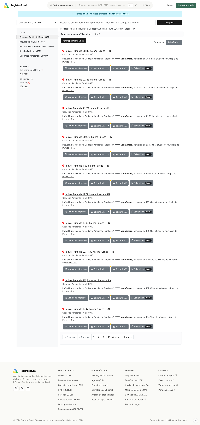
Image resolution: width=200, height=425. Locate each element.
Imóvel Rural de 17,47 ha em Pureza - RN (87, 309)
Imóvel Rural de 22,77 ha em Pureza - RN (88, 108)
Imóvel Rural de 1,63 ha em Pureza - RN (87, 165)
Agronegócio (98, 380)
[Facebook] (21, 388)
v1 (196, 420)
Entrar (170, 5)
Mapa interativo (132, 375)
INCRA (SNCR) (65, 390)
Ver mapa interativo (77, 68)
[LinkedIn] (28, 388)
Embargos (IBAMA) (67, 404)
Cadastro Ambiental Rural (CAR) (34, 37)
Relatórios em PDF (133, 380)
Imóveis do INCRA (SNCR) (32, 41)
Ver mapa (72, 40)
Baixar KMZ (121, 68)
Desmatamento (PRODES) (70, 409)
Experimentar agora (119, 14)
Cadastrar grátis (186, 5)
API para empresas (134, 399)
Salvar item (142, 68)
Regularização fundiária (103, 399)
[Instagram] (15, 388)
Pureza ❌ (25, 82)
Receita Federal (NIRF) (30, 51)
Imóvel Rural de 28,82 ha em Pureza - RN (88, 50)
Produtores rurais (100, 385)
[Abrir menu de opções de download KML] (108, 68)
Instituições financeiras (102, 375)
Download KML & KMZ (136, 394)
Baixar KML (99, 68)
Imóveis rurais (64, 375)
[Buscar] (136, 5)
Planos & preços (132, 404)
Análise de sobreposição (136, 385)
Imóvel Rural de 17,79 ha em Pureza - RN (87, 194)
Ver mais (24, 73)
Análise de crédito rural (103, 394)
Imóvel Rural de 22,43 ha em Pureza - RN (88, 79)
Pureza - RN (68, 61)
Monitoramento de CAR (136, 390)
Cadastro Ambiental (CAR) (70, 385)
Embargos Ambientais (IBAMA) (34, 55)
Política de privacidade (176, 420)
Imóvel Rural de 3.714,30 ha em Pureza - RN (89, 251)
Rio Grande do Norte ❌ (31, 70)
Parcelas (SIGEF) (66, 394)
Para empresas (165, 390)
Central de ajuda (166, 375)
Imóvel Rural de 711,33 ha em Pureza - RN (88, 280)
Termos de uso (157, 420)
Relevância (173, 42)
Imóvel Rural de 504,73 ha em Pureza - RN (88, 136)
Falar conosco (165, 380)
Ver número (126, 58)
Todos (22, 32)
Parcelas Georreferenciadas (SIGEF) (36, 46)
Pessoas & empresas (68, 380)
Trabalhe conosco (166, 385)
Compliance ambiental (102, 390)
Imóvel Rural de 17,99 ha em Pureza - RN (87, 222)
